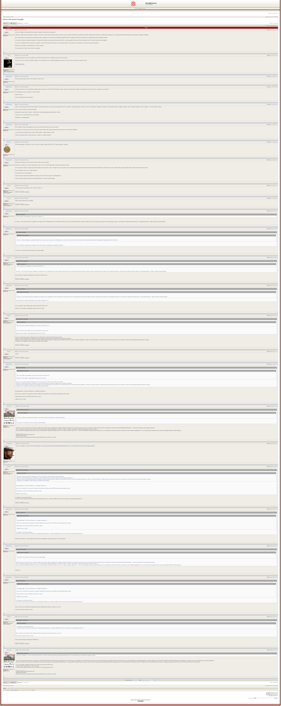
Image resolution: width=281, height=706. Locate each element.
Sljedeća (276, 23)
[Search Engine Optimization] (140, 701)
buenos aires (8, 142)
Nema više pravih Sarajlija (13, 19)
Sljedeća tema (275, 25)
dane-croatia (9, 406)
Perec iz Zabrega (25, 690)
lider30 (9, 55)
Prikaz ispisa (6, 25)
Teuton (30, 690)
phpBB (135, 699)
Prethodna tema (269, 25)
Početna (4, 16)
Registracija (140, 8)
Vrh (3, 52)
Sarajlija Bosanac (9, 29)
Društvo (8, 16)
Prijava (144, 8)
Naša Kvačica (19, 690)
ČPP (136, 8)
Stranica (271, 23)
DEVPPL (138, 700)
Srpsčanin (9, 185)
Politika (12, 16)
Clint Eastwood (9, 443)
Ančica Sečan (147, 700)
